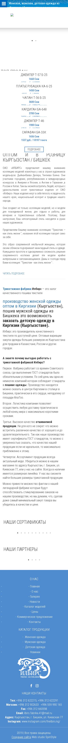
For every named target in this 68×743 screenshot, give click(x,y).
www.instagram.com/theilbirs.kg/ (41, 721)
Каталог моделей (34, 606)
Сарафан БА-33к (34, 132)
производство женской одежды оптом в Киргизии (32, 304)
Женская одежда (35, 637)
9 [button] (47, 533)
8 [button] (43, 533)
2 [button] (36, 41)
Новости (35, 601)
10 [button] (50, 533)
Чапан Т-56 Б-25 (34, 98)
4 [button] (28, 533)
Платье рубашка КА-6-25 (34, 86)
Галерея (35, 596)
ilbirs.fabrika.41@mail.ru (38, 713)
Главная (35, 586)
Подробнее (34, 149)
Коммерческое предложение (35, 617)
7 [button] (39, 533)
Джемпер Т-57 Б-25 (34, 75)
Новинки (35, 652)
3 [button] (25, 533)
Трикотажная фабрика (17, 289)
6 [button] (36, 533)
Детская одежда (35, 647)
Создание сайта (21, 737)
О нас (35, 591)
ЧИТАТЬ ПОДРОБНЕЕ (13, 273)
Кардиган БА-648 (34, 109)
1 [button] (32, 41)
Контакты (35, 622)
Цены (35, 611)
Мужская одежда (35, 642)
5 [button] (32, 533)
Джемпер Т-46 (34, 121)
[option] (34, 529)
